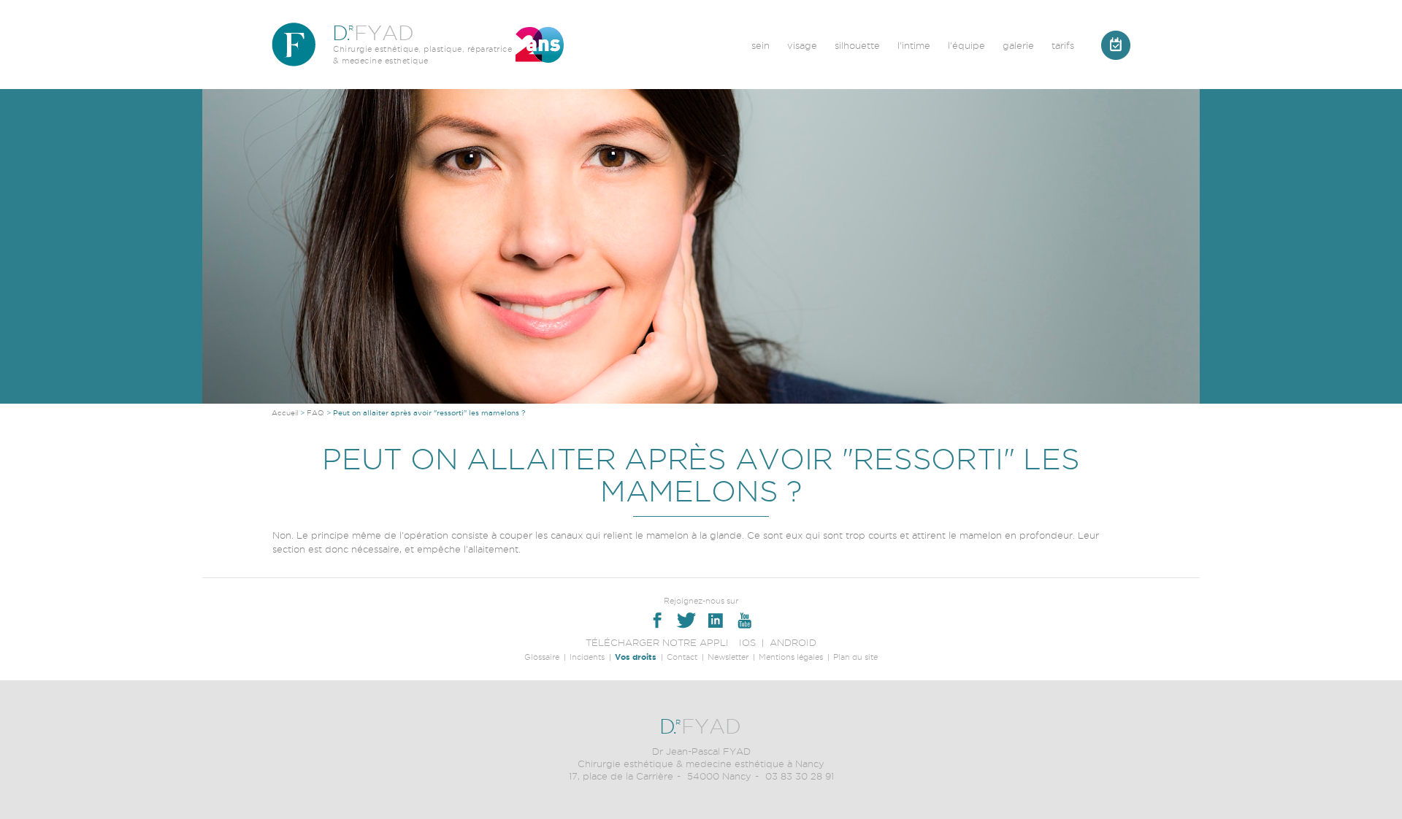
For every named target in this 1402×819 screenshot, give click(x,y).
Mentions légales (791, 657)
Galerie (1018, 45)
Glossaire (541, 657)
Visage (802, 45)
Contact (682, 657)
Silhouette (857, 45)
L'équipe (966, 45)
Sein (760, 45)
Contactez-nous (1115, 45)
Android (793, 642)
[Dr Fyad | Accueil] (293, 44)
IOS (747, 642)
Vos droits (635, 657)
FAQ (315, 413)
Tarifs (1063, 45)
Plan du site (855, 657)
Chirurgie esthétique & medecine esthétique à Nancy (701, 763)
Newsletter (728, 657)
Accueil (285, 413)
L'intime (913, 45)
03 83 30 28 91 (799, 776)
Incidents (587, 657)
